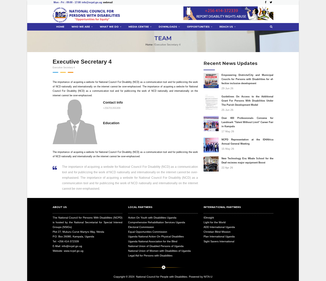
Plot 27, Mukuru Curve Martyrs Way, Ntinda (78, 231)
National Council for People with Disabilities (161, 276)
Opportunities (198, 26)
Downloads (168, 26)
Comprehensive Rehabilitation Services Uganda (156, 222)
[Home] (86, 14)
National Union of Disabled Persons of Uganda (156, 246)
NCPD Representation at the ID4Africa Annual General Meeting (247, 141)
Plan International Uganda (219, 236)
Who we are (81, 26)
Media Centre (139, 26)
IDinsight (209, 217)
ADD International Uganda (219, 227)
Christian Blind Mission (217, 231)
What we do (109, 26)
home (60, 26)
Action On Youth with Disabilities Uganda (152, 217)
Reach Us (226, 26)
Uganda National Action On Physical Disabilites (156, 236)
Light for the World (215, 222)
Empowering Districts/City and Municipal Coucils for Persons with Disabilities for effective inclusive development (247, 79)
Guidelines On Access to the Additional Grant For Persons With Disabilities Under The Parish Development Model (247, 100)
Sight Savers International (219, 241)
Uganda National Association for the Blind (152, 241)
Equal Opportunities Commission (147, 231)
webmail (108, 2)
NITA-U (208, 276)
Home (149, 44)
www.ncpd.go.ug (73, 250)
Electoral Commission (141, 227)
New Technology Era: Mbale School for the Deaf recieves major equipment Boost (247, 160)
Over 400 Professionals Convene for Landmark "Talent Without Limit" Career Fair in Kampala (247, 122)
